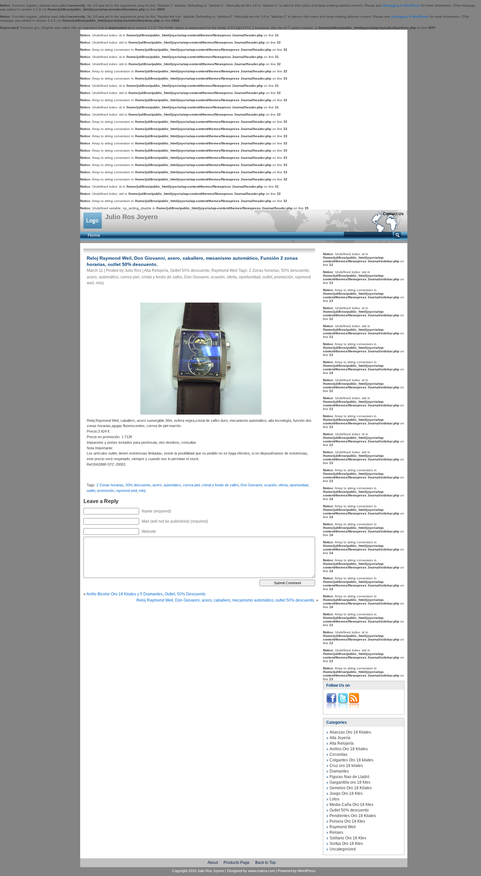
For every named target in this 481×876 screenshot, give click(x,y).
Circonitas (338, 754)
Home (94, 235)
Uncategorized (343, 849)
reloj (100, 283)
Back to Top (265, 862)
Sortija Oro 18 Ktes (346, 843)
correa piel (129, 277)
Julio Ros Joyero (131, 216)
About (212, 862)
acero (92, 277)
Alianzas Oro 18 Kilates (350, 732)
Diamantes (339, 771)
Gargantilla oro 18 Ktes (350, 782)
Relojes (336, 832)
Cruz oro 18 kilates (346, 765)
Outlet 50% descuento (189, 270)
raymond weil (126, 491)
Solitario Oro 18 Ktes (348, 838)
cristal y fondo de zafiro (161, 277)
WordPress (307, 871)
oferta (232, 277)
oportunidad (249, 277)
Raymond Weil (224, 270)
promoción (283, 277)
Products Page (236, 862)
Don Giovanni (196, 277)
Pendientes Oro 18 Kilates (353, 815)
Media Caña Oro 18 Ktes (351, 804)
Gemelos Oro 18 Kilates (351, 788)
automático (108, 277)
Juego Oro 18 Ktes (346, 793)
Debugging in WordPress (401, 5)
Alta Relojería (156, 270)
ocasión (218, 277)
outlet (267, 277)
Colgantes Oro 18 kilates (351, 760)
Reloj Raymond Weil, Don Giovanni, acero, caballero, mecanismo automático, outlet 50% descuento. (225, 600)
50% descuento (295, 270)
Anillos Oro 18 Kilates (349, 749)
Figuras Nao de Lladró (349, 776)
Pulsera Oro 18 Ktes (347, 821)
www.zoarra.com (261, 871)
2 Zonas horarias (264, 270)
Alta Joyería (340, 738)
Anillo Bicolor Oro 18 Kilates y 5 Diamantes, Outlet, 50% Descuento (145, 594)
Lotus (334, 799)
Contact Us (393, 214)
